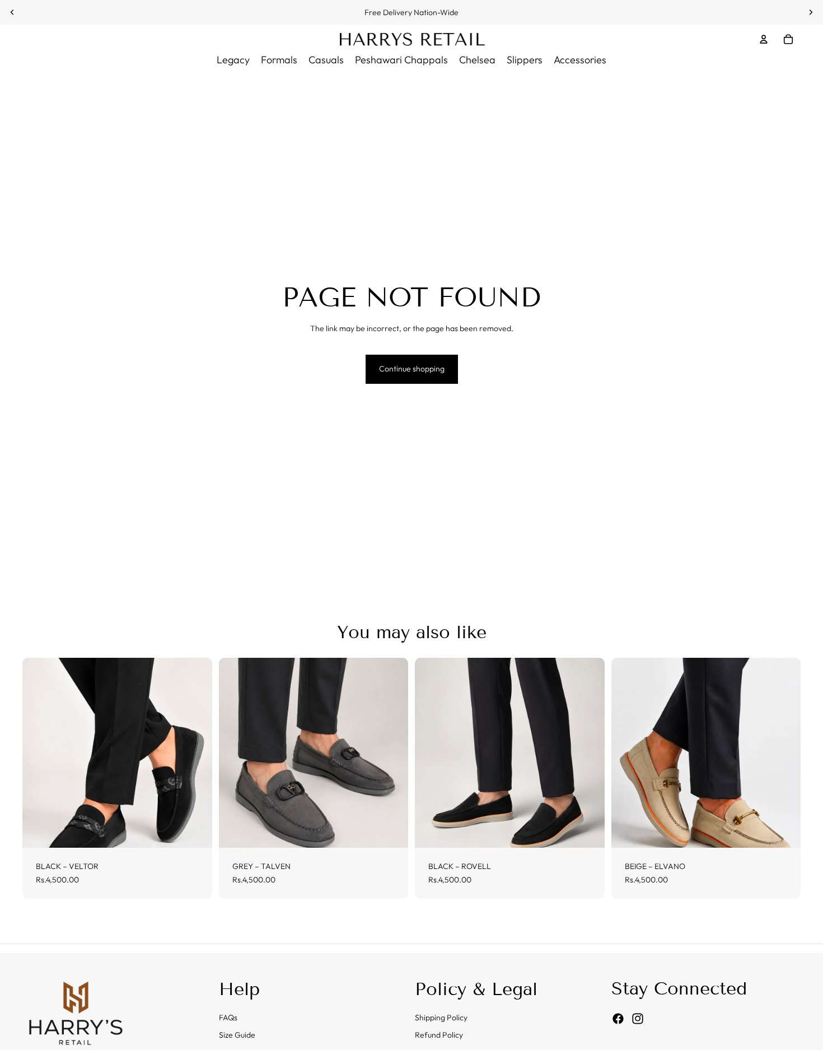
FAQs (228, 1017)
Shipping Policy (441, 1017)
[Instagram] (637, 1019)
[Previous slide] (12, 12)
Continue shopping (412, 369)
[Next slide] (810, 12)
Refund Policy (439, 1035)
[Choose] (195, 830)
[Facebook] (618, 1019)
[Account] (763, 39)
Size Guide (237, 1035)
